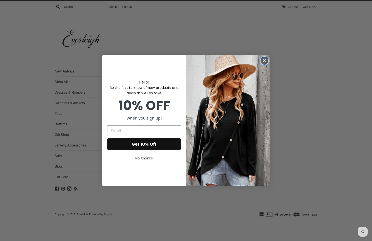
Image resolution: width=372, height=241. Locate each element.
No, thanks (144, 158)
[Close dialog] (264, 61)
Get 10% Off (144, 144)
